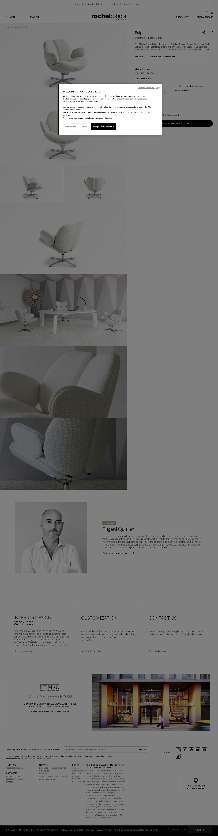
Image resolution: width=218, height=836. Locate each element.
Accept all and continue (103, 127)
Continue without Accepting (149, 88)
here (75, 118)
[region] (110, 109)
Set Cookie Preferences (76, 127)
